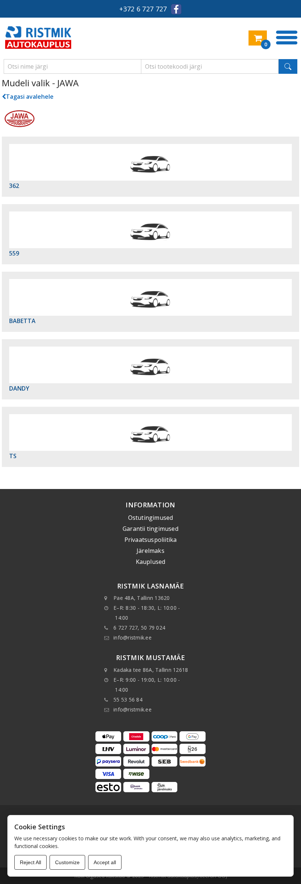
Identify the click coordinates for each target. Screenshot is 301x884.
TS (13, 456)
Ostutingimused (150, 518)
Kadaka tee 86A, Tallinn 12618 (150, 669)
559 (14, 253)
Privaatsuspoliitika (150, 540)
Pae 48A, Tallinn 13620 (141, 597)
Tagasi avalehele (30, 97)
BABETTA (22, 321)
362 (14, 186)
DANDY (19, 388)
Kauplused (151, 562)
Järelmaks (150, 551)
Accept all (105, 862)
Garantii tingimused (150, 529)
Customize (67, 862)
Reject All (30, 862)
